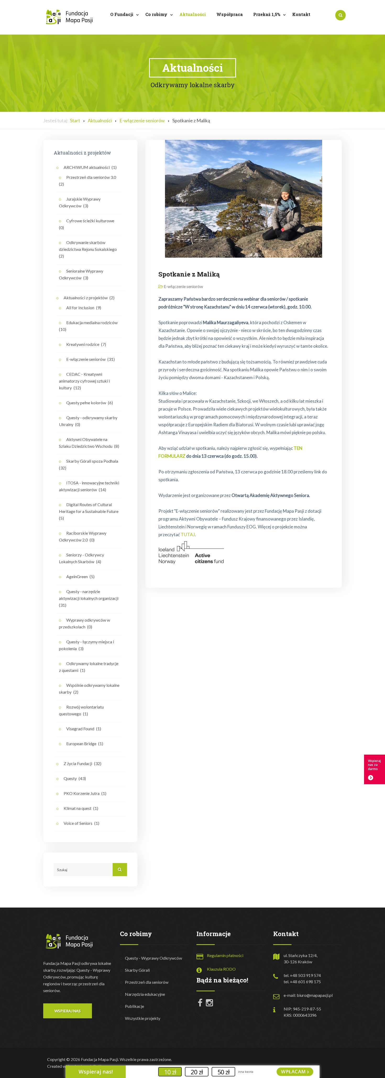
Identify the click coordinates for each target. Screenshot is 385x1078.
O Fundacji (122, 14)
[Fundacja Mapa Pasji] (69, 16)
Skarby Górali (137, 970)
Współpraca (229, 14)
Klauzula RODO (221, 968)
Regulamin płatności (225, 955)
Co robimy (156, 14)
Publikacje (134, 1006)
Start (75, 120)
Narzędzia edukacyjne (145, 994)
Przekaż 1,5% (267, 14)
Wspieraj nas (67, 1011)
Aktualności (192, 14)
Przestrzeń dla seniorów (146, 982)
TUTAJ (188, 534)
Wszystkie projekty (142, 1018)
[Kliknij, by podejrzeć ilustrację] (243, 198)
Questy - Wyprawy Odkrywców (153, 957)
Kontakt (301, 14)
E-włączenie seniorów (142, 120)
